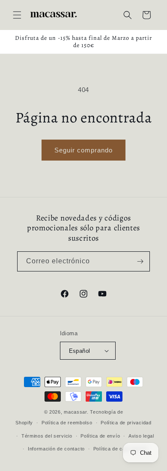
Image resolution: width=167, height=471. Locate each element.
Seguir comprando (83, 150)
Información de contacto (56, 448)
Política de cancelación (120, 448)
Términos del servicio (46, 435)
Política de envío (100, 435)
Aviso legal (141, 435)
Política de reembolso (67, 422)
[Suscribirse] (140, 261)
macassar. (76, 411)
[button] (17, 15)
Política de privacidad (126, 422)
